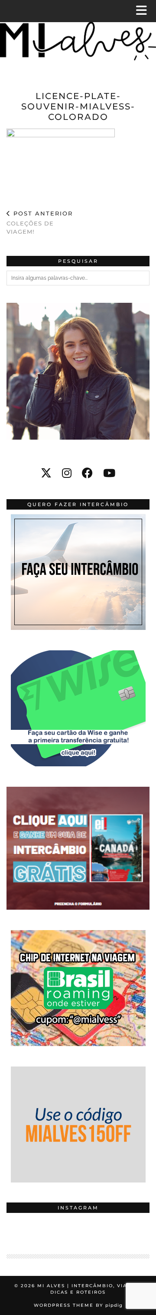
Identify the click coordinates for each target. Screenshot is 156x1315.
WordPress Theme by (78, 1305)
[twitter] (46, 473)
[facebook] (87, 473)
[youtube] (109, 473)
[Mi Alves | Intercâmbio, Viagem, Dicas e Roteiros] (78, 38)
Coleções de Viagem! (39, 222)
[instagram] (67, 473)
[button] (144, 11)
